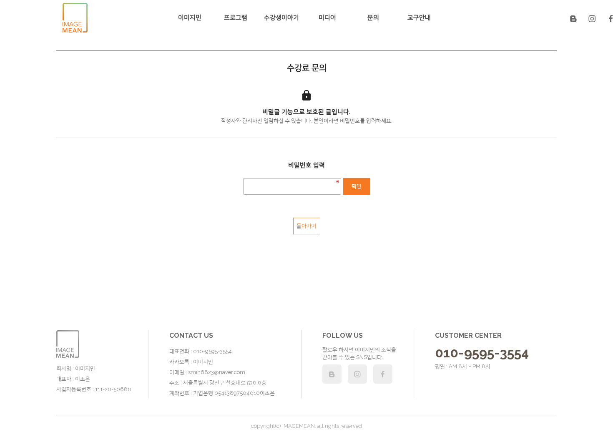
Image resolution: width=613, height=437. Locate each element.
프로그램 (235, 17)
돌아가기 (306, 226)
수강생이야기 (281, 17)
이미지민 (189, 17)
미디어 (327, 17)
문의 (373, 17)
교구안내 (419, 17)
